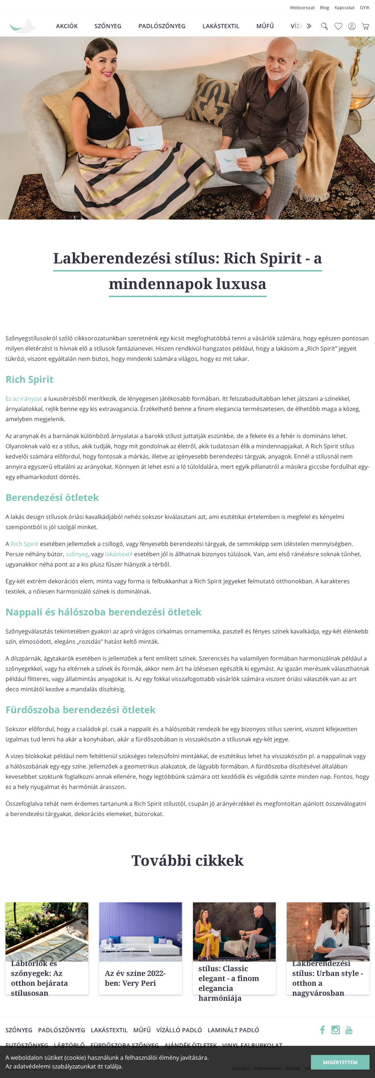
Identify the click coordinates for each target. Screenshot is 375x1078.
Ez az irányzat (23, 398)
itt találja (109, 1066)
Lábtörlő (69, 1045)
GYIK (365, 7)
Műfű (265, 26)
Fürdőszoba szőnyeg (124, 1045)
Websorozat (302, 7)
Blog (324, 7)
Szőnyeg (108, 26)
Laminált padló (233, 1030)
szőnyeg (77, 554)
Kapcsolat (344, 7)
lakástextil (119, 554)
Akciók (67, 26)
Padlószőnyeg (162, 26)
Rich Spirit (24, 544)
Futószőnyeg (26, 1045)
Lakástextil (221, 26)
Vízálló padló (179, 1030)
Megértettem (340, 1062)
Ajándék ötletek (190, 1045)
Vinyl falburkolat (252, 1045)
